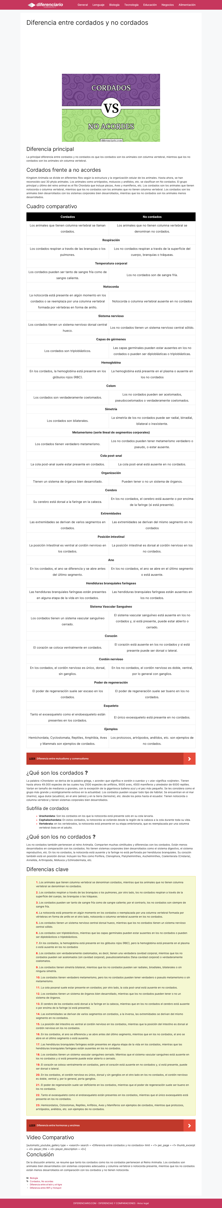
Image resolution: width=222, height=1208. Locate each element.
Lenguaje (99, 4)
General (83, 4)
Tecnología (131, 4)
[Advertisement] (111, 47)
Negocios (168, 4)
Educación (150, 4)
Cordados (35, 1181)
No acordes (47, 1181)
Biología (114, 4)
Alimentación (187, 4)
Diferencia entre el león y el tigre (46, 1184)
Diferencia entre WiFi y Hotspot (45, 1188)
